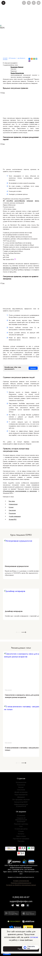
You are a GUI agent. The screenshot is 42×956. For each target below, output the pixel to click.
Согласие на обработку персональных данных (21, 885)
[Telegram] (36, 59)
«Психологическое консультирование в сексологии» (20, 491)
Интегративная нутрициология (17, 566)
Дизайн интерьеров (15, 516)
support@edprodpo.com (21, 901)
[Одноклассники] (32, 59)
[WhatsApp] (34, 59)
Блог (21, 826)
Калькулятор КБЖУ (21, 802)
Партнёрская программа (21, 838)
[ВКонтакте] (29, 59)
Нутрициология (13, 504)
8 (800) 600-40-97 (21, 897)
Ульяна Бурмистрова (17, 73)
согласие (34, 937)
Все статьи (12, 501)
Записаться (33, 368)
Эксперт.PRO (13, 519)
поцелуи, (31, 122)
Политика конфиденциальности (21, 883)
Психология (12, 513)
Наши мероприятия (21, 794)
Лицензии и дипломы (21, 824)
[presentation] (18, 632)
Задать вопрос (21, 836)
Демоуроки (21, 797)
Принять (21, 949)
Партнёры (21, 841)
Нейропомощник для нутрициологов (21, 805)
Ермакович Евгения (17, 67)
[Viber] (29, 61)
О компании (21, 815)
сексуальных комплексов (10, 268)
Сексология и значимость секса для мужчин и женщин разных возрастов (23, 696)
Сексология (12, 510)
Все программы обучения (21, 799)
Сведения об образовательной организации (21, 819)
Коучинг (11, 507)
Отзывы (21, 831)
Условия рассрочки (21, 829)
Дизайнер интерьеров (13, 611)
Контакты (21, 834)
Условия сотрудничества (21, 881)
